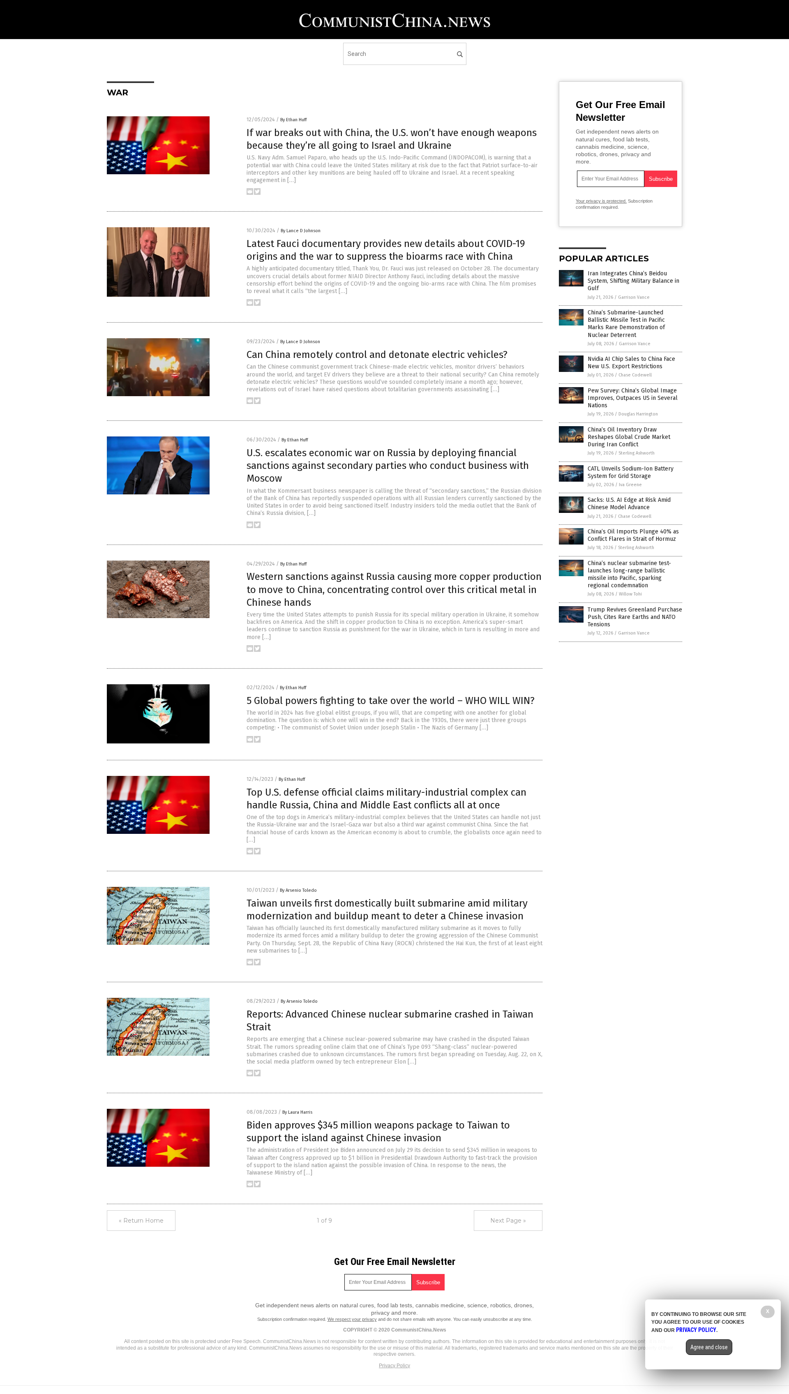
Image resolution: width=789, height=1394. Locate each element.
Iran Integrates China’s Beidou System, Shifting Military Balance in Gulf (633, 281)
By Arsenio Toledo (298, 890)
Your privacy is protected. (601, 200)
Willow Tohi (630, 594)
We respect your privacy (352, 1319)
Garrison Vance (634, 297)
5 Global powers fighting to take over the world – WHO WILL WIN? (391, 700)
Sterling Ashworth (636, 453)
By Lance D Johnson (301, 230)
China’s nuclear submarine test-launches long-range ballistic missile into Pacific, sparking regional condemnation (629, 574)
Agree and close (709, 1347)
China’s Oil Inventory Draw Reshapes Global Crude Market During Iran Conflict (629, 437)
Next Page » (508, 1220)
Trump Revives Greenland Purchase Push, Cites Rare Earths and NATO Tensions (635, 617)
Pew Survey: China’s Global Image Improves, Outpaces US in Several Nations (633, 398)
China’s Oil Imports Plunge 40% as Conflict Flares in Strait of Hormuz (633, 535)
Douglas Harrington (638, 414)
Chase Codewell (635, 375)
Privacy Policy (394, 1366)
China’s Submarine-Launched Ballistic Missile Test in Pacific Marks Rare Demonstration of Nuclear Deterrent (626, 324)
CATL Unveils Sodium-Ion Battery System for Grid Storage (631, 472)
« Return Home (141, 1220)
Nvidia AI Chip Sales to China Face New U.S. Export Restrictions (631, 362)
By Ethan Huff (293, 119)
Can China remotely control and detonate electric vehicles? (377, 354)
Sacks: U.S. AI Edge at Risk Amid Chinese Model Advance (629, 503)
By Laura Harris (297, 1112)
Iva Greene (630, 484)
